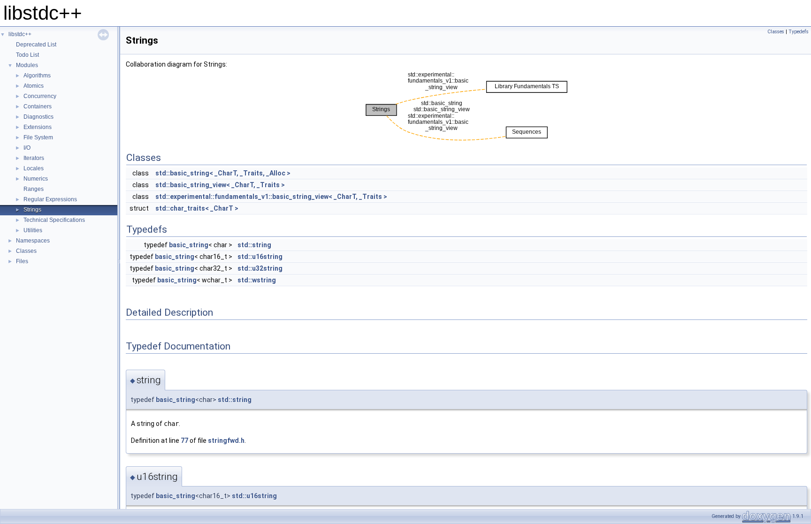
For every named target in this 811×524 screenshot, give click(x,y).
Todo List (27, 55)
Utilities (32, 230)
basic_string (188, 245)
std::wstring (256, 280)
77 (184, 440)
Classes (26, 251)
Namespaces (33, 240)
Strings (32, 209)
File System (38, 137)
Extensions (37, 127)
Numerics (35, 178)
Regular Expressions (50, 199)
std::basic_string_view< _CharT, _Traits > (220, 185)
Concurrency (39, 96)
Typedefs (798, 32)
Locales (33, 168)
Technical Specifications (54, 220)
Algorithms (37, 75)
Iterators (33, 158)
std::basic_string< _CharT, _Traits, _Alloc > (223, 173)
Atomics (33, 86)
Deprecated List (36, 44)
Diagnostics (38, 117)
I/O (27, 147)
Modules (27, 65)
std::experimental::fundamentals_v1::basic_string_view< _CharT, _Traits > (271, 196)
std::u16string (260, 256)
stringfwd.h (226, 440)
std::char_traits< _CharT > (196, 208)
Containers (37, 106)
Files (22, 261)
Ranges (33, 189)
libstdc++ (19, 34)
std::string (254, 245)
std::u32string (260, 268)
